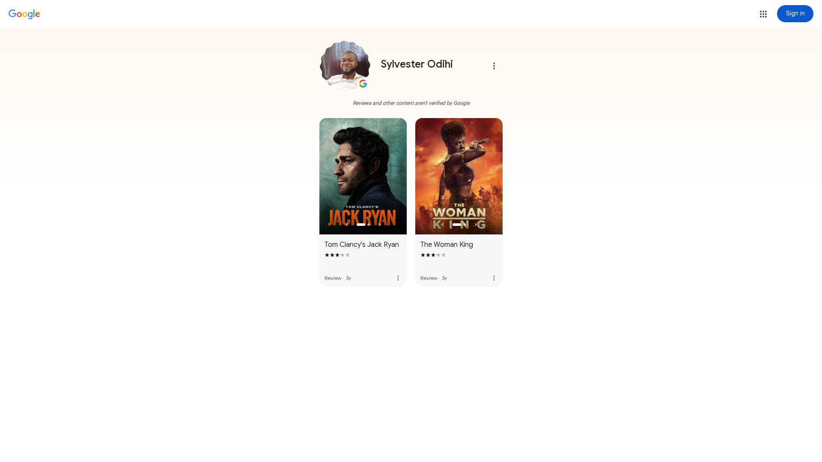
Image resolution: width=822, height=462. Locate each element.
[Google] (24, 14)
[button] (763, 14)
